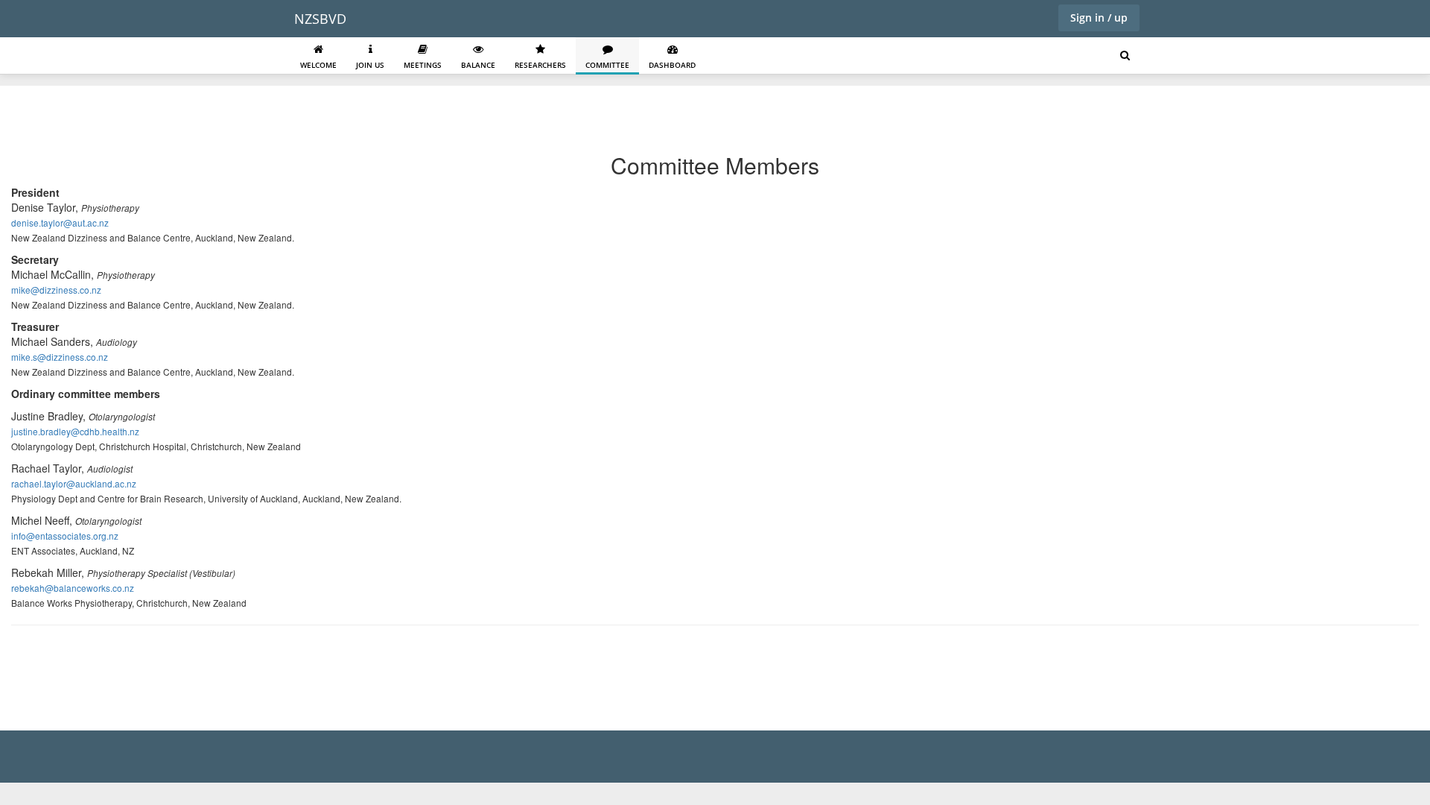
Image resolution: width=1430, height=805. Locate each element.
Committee (607, 65)
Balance (478, 65)
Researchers (540, 65)
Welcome (318, 65)
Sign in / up (1099, 17)
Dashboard (672, 65)
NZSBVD (320, 19)
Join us (370, 65)
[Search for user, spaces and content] (1125, 56)
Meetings (423, 65)
